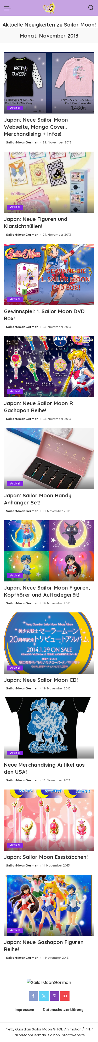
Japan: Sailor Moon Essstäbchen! (46, 857)
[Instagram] (54, 996)
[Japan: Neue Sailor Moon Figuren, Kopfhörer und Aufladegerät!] (49, 550)
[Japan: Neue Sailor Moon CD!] (49, 643)
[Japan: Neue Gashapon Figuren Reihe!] (49, 905)
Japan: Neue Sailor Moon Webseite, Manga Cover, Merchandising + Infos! (36, 126)
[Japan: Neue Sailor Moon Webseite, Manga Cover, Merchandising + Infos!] (49, 83)
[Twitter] (44, 996)
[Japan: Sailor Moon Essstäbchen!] (49, 820)
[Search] (91, 8)
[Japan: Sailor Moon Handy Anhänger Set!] (49, 458)
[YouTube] (65, 996)
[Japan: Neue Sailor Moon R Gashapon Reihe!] (49, 366)
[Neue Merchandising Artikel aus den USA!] (49, 728)
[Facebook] (33, 996)
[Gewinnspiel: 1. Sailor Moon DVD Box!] (49, 274)
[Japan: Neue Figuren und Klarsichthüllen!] (49, 182)
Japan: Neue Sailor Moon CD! (41, 680)
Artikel (15, 108)
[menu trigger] (9, 8)
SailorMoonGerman (22, 142)
